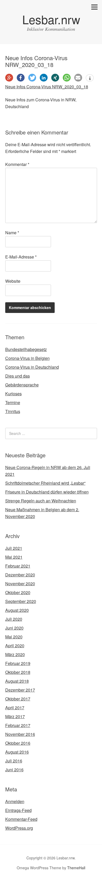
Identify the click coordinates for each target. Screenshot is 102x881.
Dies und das (17, 376)
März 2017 (15, 716)
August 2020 (17, 610)
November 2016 (20, 734)
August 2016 (17, 752)
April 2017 (14, 708)
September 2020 (20, 601)
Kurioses (13, 394)
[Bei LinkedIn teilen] (44, 78)
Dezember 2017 (20, 690)
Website (12, 281)
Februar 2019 (17, 663)
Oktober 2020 (17, 592)
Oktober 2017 (17, 699)
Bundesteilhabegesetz (26, 349)
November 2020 (20, 584)
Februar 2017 (17, 725)
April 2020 (14, 646)
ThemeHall (76, 867)
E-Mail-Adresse (21, 257)
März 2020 (15, 654)
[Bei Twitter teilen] (32, 78)
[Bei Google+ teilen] (9, 78)
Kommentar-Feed (21, 819)
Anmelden (14, 801)
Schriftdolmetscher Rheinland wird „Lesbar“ (45, 483)
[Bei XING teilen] (55, 78)
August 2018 (17, 681)
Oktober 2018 (17, 672)
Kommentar (17, 164)
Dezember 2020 (20, 575)
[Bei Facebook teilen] (21, 78)
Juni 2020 (14, 628)
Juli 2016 (13, 761)
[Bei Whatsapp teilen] (67, 78)
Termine (12, 402)
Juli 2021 (13, 548)
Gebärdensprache (22, 385)
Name (12, 233)
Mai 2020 (13, 637)
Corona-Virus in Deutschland (32, 367)
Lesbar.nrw (51, 19)
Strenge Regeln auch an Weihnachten (40, 501)
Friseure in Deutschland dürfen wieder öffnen (47, 492)
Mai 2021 (13, 557)
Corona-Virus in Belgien (27, 358)
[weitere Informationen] (89, 78)
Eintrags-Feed (18, 810)
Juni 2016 (14, 770)
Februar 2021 (17, 566)
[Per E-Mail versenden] (78, 78)
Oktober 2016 (17, 743)
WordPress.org (19, 828)
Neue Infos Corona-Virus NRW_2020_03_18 (46, 87)
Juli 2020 (13, 619)
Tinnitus (12, 411)
